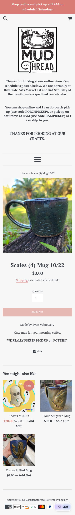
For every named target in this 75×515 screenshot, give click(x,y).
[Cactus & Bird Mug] (19, 450)
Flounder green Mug (56, 416)
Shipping (22, 280)
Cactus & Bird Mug (19, 470)
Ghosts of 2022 (18, 416)
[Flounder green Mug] (56, 396)
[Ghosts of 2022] (19, 396)
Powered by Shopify (57, 499)
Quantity (37, 291)
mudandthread (36, 499)
